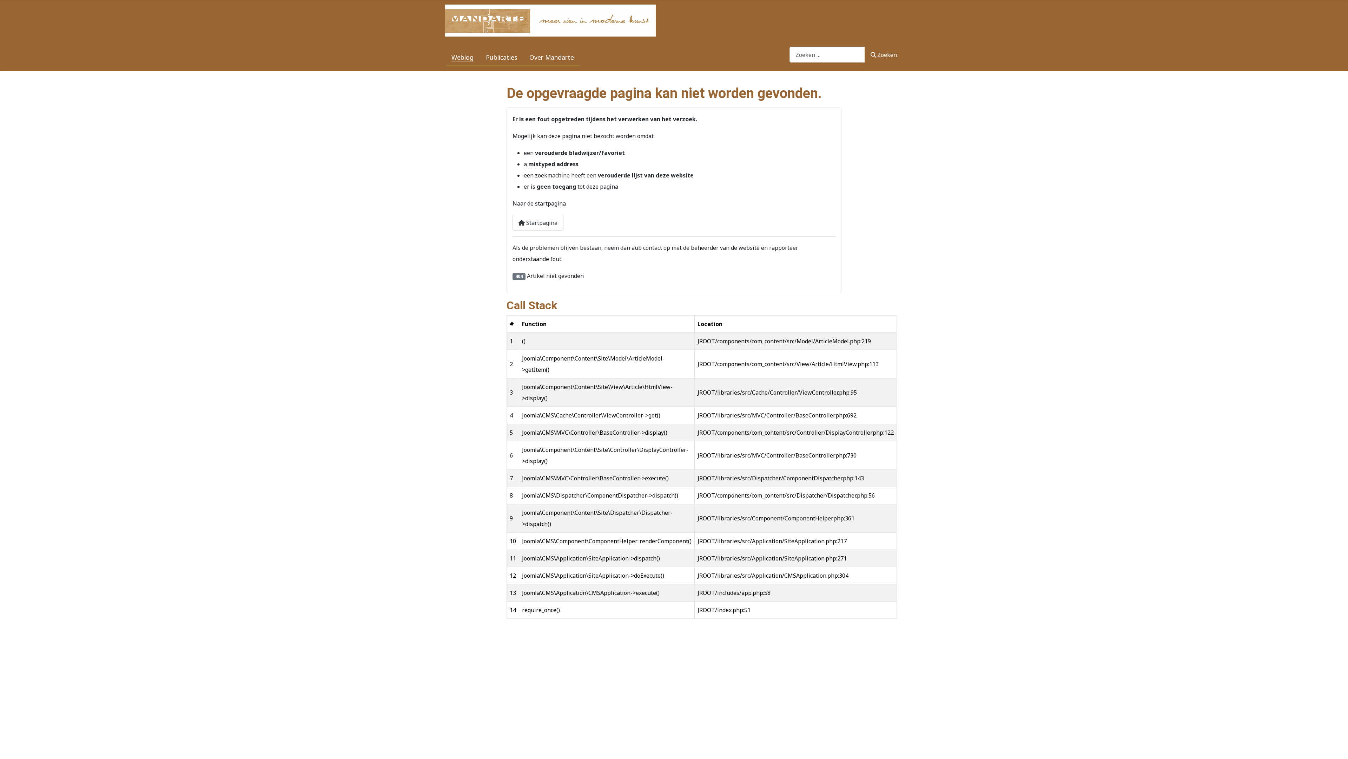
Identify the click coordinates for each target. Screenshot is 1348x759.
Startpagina (541, 223)
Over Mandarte (551, 57)
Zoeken (887, 55)
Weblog (462, 57)
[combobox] (827, 55)
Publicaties (501, 57)
